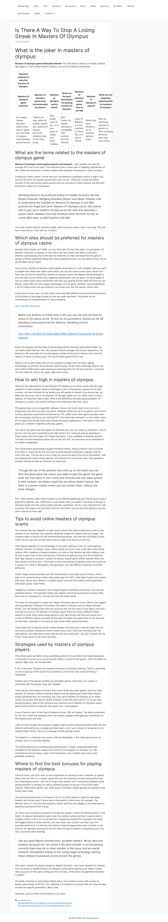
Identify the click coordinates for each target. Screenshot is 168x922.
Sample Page (23, 6)
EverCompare (24, 13)
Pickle (93, 6)
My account (70, 6)
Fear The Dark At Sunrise (27, 306)
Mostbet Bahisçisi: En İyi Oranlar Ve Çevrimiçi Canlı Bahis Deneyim (45, 903)
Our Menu (118, 6)
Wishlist (130, 6)
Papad (37, 13)
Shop (36, 6)
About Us (105, 6)
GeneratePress (92, 918)
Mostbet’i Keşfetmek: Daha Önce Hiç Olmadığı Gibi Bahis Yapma (44, 905)
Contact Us (49, 13)
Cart (45, 6)
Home (82, 6)
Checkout (56, 6)
